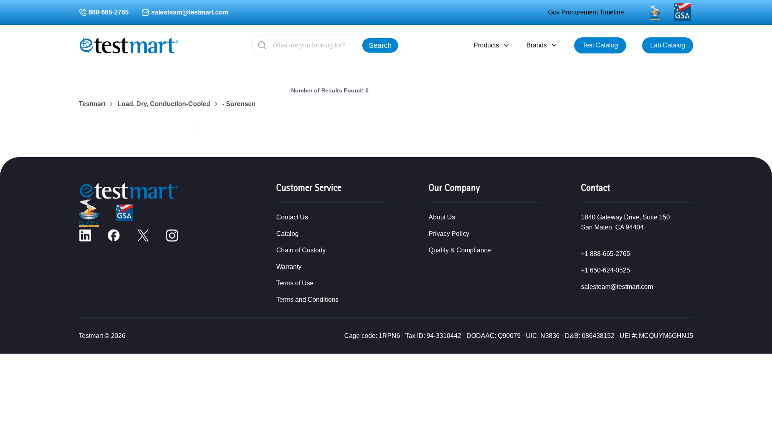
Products (486, 45)
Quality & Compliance (460, 250)
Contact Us (292, 217)
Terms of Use (295, 283)
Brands (536, 45)
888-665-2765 (108, 12)
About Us (442, 217)
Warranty (289, 266)
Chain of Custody (301, 250)
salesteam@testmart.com (189, 12)
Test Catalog (600, 45)
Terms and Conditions (307, 299)
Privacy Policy (449, 233)
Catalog (287, 233)
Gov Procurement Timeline (586, 12)
